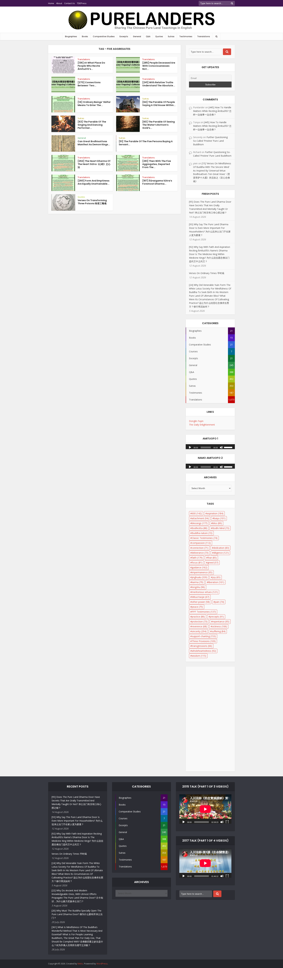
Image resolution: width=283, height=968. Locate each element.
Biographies (71, 36)
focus (197, 562)
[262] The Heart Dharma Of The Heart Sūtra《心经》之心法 (94, 164)
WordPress (102, 963)
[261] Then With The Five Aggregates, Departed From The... (156, 164)
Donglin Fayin (196, 421)
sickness (219, 626)
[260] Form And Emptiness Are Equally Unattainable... (93, 182)
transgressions (202, 645)
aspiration (215, 513)
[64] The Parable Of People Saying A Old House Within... (159, 103)
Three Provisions (204, 641)
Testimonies (185, 36)
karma (197, 582)
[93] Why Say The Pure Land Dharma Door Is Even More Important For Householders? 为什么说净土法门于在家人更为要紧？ (77, 821)
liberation (216, 582)
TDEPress (81, 3)
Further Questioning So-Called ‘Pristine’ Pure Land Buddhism (210, 141)
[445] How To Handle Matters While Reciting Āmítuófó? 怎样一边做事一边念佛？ (212, 111)
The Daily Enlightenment (202, 424)
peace (197, 606)
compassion (201, 542)
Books (85, 36)
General (137, 36)
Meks (80, 963)
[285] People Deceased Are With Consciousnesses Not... (158, 66)
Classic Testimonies (204, 538)
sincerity (199, 631)
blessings (200, 523)
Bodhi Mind (220, 528)
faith (197, 557)
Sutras (171, 36)
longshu (198, 587)
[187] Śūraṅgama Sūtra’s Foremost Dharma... (157, 182)
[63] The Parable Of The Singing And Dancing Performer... (92, 125)
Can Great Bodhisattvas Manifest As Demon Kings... (94, 143)
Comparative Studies (104, 36)
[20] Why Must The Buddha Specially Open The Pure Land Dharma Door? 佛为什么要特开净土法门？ (77, 914)
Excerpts (124, 36)
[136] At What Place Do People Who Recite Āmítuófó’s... (91, 66)
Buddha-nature (202, 533)
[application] (210, 446)
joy (216, 577)
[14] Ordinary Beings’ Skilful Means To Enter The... (94, 103)
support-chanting (204, 636)
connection (200, 547)
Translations (203, 36)
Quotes (159, 36)
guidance (199, 567)
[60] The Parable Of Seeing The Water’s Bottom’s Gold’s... (158, 125)
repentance (221, 621)
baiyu (220, 518)
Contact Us (69, 3)
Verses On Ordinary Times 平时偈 (206, 273)
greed (213, 562)
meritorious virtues (205, 592)
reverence (199, 626)
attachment (200, 518)
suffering (219, 631)
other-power (201, 601)
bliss (217, 523)
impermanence (202, 572)
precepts (217, 616)
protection (200, 621)
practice (198, 616)
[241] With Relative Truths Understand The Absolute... (158, 84)
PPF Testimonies (204, 611)
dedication (221, 547)
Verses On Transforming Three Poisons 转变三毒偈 (92, 202)
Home (51, 3)
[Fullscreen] (227, 821)
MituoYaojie (200, 596)
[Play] (190, 447)
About (59, 3)
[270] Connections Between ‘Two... (89, 84)
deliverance (200, 552)
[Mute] (221, 447)
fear (212, 557)
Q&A (148, 36)
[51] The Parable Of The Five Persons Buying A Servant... (146, 143)
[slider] (228, 447)
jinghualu (199, 577)
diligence (221, 552)
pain (219, 601)
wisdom (199, 655)
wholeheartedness (204, 650)
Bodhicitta (199, 528)
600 (197, 513)
